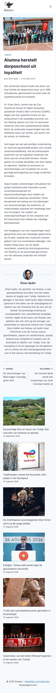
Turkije (7, 55)
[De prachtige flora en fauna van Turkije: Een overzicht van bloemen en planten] (28, 411)
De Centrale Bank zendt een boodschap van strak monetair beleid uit (42, 376)
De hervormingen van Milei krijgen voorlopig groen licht (14, 375)
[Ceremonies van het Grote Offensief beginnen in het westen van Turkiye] (28, 637)
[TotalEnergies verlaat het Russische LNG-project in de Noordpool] (28, 456)
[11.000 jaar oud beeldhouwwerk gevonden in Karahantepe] (28, 592)
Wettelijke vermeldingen (37, 681)
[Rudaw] (9, 6)
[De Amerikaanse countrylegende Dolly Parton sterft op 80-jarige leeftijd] (28, 501)
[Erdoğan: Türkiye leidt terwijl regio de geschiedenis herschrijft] (28, 547)
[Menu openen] (50, 6)
